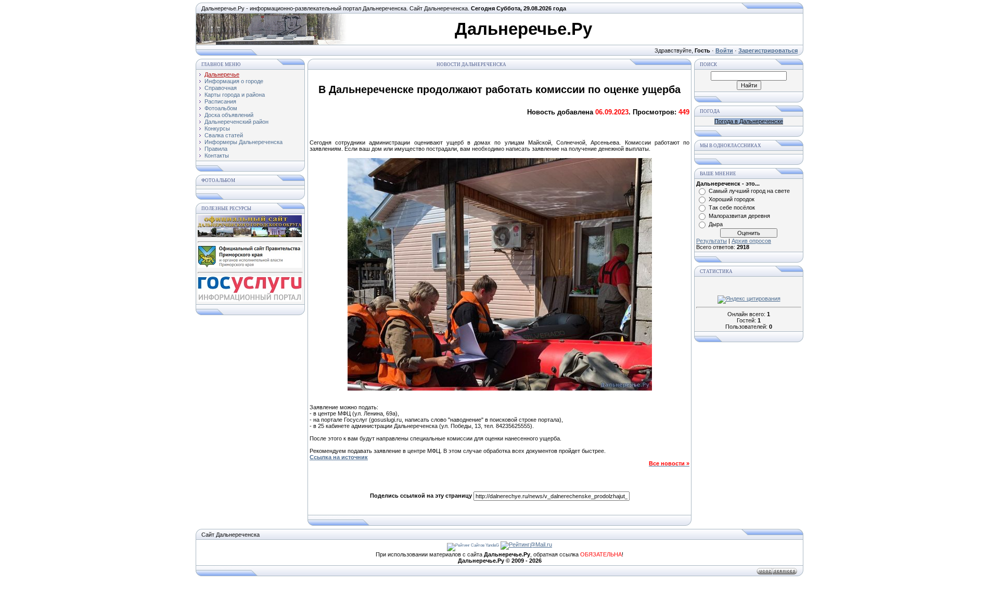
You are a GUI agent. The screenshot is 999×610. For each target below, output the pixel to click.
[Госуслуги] (250, 299)
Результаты (711, 241)
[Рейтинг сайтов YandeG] (473, 545)
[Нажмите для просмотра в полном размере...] (500, 388)
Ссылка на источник (339, 457)
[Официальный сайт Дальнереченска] (250, 235)
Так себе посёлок (732, 207)
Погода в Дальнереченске (748, 121)
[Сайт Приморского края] (250, 266)
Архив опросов (751, 241)
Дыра (716, 224)
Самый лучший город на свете (749, 191)
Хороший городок (731, 199)
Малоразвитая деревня (739, 216)
